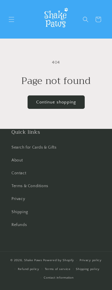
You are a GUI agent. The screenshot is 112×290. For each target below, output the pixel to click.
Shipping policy (88, 269)
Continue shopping (56, 102)
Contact (18, 173)
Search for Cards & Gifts (33, 147)
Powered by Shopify (58, 260)
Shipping (19, 212)
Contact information (59, 277)
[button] (11, 19)
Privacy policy (91, 260)
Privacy (18, 199)
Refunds (19, 225)
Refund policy (28, 269)
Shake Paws (33, 260)
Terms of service (58, 269)
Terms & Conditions (29, 186)
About (17, 160)
